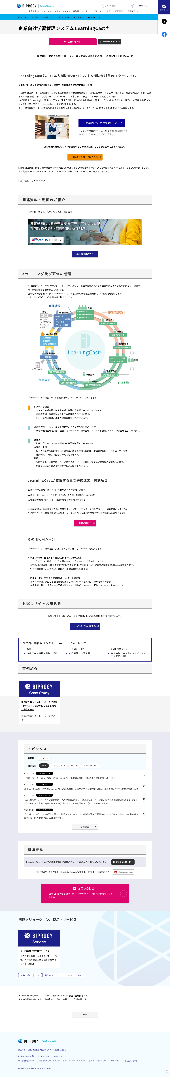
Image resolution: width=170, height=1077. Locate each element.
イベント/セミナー (90, 765)
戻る (85, 1014)
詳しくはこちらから (34, 181)
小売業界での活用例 (79, 653)
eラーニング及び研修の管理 (84, 55)
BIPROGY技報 (43, 1056)
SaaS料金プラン (119, 649)
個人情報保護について (27, 1061)
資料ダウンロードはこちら (86, 157)
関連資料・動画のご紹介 (50, 55)
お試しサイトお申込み (117, 55)
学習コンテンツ (77, 649)
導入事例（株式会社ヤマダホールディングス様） (128, 654)
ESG (79, 975)
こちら (103, 872)
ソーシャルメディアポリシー (74, 1061)
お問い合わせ (75, 42)
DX (38, 975)
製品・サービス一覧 (52, 17)
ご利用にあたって (59, 1056)
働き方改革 (49, 975)
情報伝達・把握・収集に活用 (42, 653)
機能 (29, 649)
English (146, 6)
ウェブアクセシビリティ (98, 1061)
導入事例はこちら (85, 254)
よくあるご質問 (131, 1061)
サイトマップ (116, 1061)
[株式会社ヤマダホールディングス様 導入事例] (85, 244)
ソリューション (34, 17)
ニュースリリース (58, 765)
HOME (21, 17)
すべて (44, 765)
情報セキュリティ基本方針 (49, 1061)
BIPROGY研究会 (26, 1056)
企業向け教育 (26, 975)
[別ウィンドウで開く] (123, 873)
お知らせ (74, 765)
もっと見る (85, 826)
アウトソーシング (65, 975)
